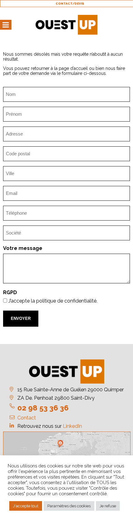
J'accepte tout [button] (25, 506)
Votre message (22, 248)
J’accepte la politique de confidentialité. (52, 301)
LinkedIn (72, 426)
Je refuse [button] (108, 506)
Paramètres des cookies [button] (69, 506)
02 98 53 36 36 (43, 407)
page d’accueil (73, 68)
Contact (26, 418)
